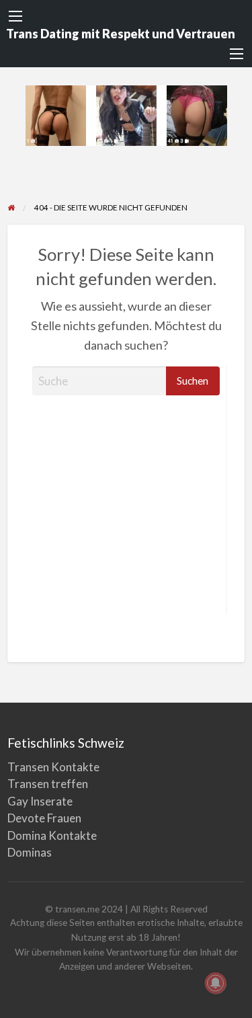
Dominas (29, 852)
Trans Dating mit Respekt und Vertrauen (120, 33)
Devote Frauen (44, 818)
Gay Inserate (40, 801)
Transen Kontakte (53, 767)
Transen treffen (47, 784)
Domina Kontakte (52, 835)
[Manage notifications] (215, 983)
